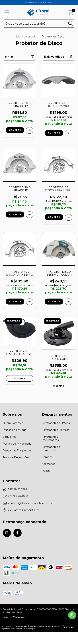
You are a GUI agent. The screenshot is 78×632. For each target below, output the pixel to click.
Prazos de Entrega (14, 430)
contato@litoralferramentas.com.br (30, 503)
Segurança (9, 436)
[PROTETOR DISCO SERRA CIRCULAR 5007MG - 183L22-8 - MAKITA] (68, 302)
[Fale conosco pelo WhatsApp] (72, 615)
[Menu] (7, 12)
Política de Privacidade (17, 443)
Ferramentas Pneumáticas (50, 438)
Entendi (69, 627)
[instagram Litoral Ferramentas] (7, 533)
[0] (70, 13)
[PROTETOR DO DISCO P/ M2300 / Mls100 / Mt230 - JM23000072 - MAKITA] (68, 133)
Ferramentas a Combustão (51, 448)
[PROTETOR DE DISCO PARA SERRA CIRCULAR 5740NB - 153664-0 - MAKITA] (29, 302)
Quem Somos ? (13, 423)
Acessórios (31, 36)
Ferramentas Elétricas (55, 430)
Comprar (54, 217)
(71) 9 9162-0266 (18, 496)
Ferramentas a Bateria (56, 423)
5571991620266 (17, 489)
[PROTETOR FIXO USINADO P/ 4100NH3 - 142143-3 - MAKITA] (29, 215)
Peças (46, 470)
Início (17, 36)
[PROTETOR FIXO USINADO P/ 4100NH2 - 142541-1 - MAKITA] (29, 130)
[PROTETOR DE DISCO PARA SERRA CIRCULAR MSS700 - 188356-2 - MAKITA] (68, 217)
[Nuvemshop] (14, 617)
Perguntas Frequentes (17, 450)
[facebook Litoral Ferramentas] (17, 533)
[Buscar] (70, 23)
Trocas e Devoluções (16, 457)
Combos (47, 457)
